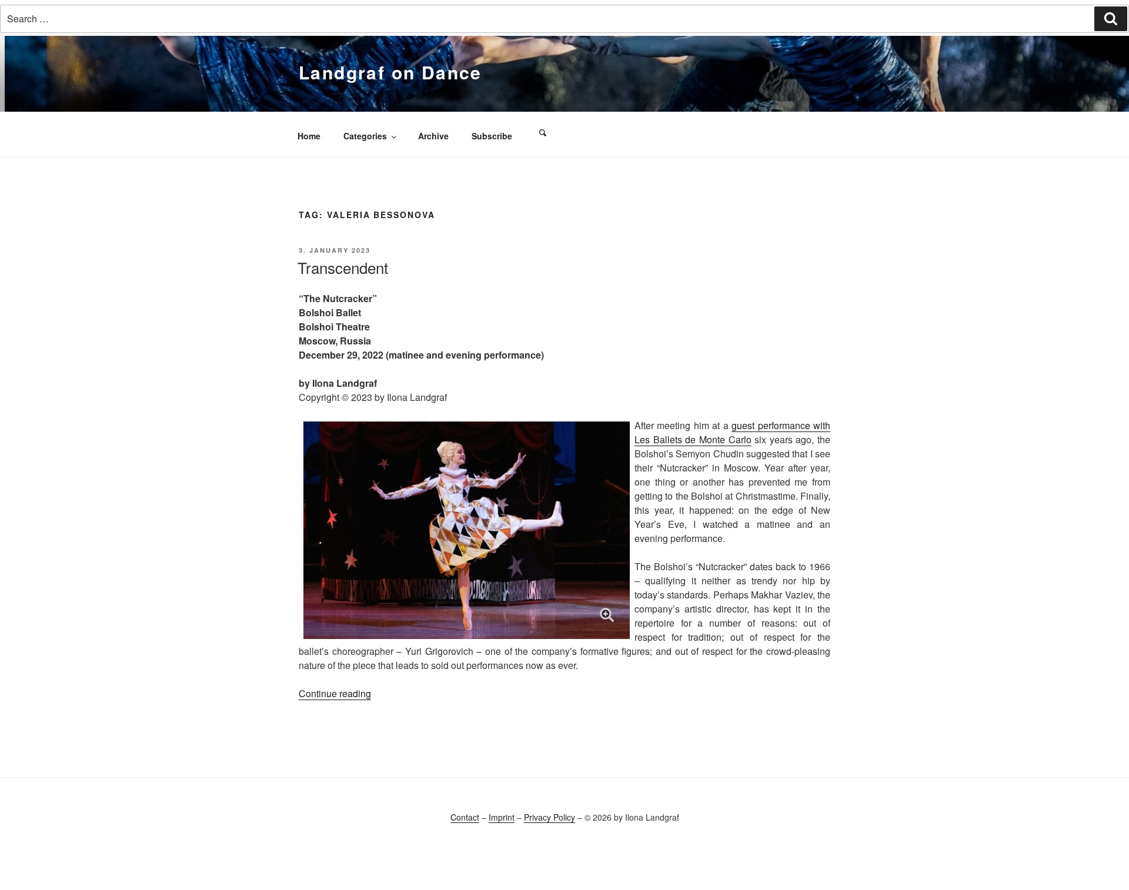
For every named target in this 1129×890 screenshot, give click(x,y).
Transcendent (343, 267)
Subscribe (492, 136)
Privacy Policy (549, 817)
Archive (433, 136)
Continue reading (335, 693)
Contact (464, 817)
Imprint (502, 817)
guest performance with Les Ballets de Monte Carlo (732, 432)
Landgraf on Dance (390, 72)
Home (309, 136)
